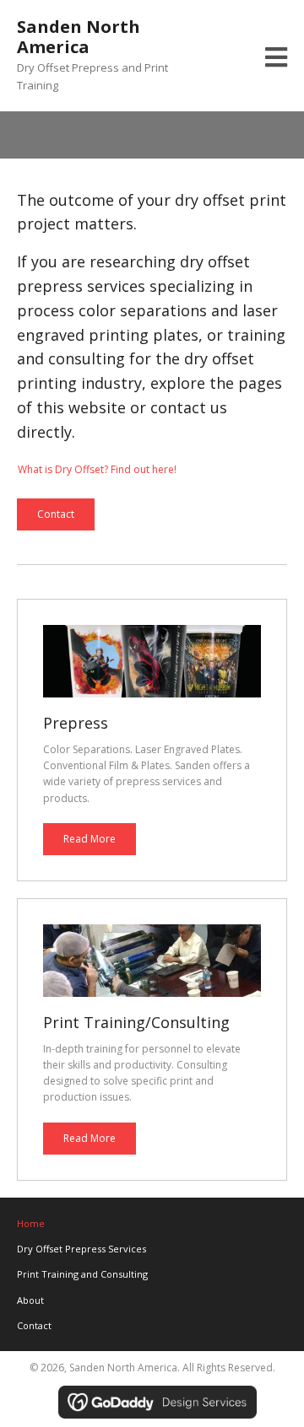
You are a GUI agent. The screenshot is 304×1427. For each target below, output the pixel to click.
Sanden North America (78, 36)
